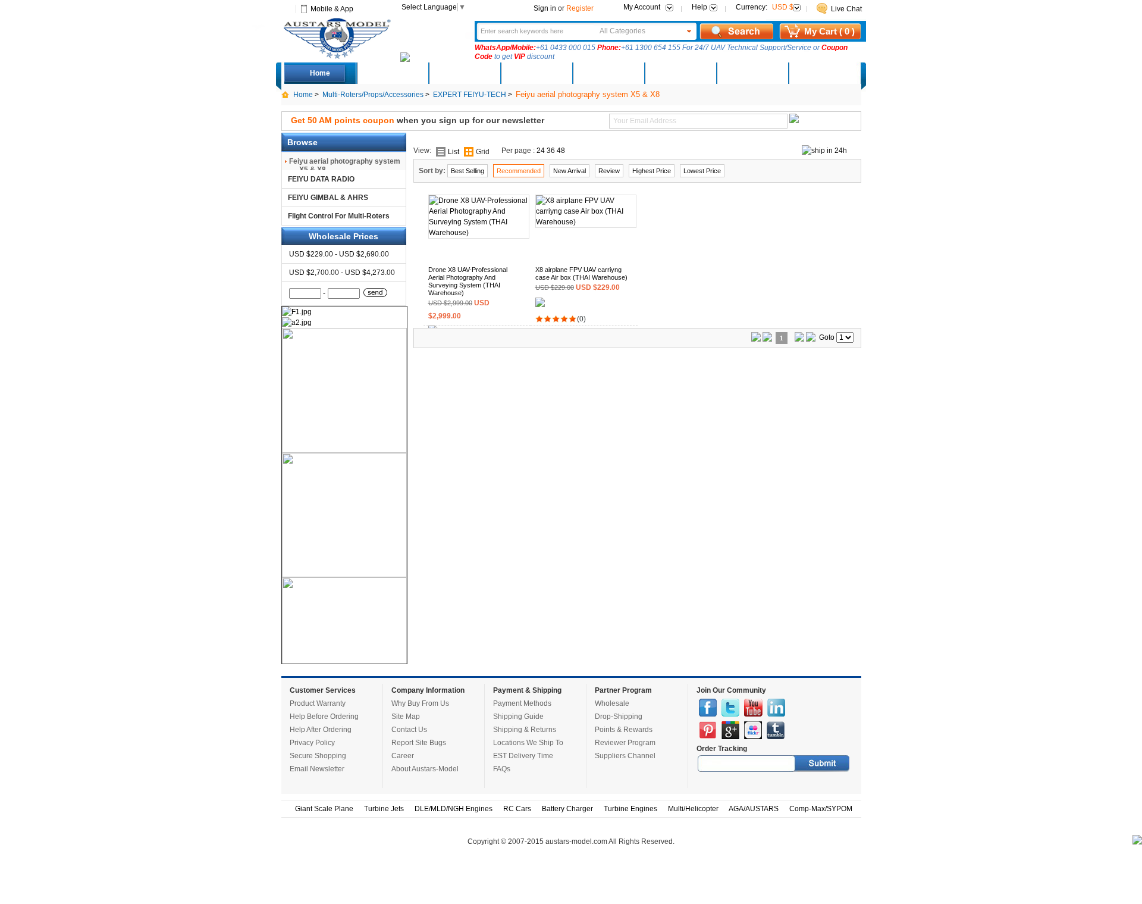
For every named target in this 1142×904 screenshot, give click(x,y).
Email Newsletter (317, 769)
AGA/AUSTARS (754, 809)
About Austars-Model (425, 769)
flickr (753, 730)
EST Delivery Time (523, 756)
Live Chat (846, 9)
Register (580, 8)
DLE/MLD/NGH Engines (453, 809)
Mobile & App (331, 9)
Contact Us (409, 729)
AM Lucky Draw (752, 73)
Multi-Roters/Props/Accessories (372, 94)
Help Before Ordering (324, 716)
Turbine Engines (630, 809)
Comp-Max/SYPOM (820, 809)
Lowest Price (702, 170)
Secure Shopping (318, 756)
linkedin (776, 708)
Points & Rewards (623, 729)
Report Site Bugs (418, 743)
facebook (708, 708)
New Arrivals (464, 73)
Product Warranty (318, 703)
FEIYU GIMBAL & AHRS (328, 197)
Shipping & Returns (524, 729)
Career (402, 756)
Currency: (764, 7)
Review (609, 170)
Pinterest (708, 730)
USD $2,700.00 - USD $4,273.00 (342, 272)
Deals (392, 73)
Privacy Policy (312, 743)
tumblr (776, 730)
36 (551, 150)
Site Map (405, 716)
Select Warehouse (824, 73)
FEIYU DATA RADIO (321, 179)
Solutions (680, 73)
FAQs (501, 769)
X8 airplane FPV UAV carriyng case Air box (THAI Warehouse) (581, 273)
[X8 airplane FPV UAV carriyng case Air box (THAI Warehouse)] (585, 222)
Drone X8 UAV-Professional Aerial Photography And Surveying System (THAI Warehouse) (467, 281)
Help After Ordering (321, 729)
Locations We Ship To (528, 743)
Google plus (730, 730)
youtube (753, 708)
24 (541, 150)
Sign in (545, 8)
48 (561, 150)
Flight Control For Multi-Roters (339, 216)
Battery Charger (567, 809)
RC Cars (517, 809)
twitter (730, 708)
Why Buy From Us (420, 703)
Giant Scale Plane (324, 809)
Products (535, 73)
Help (699, 7)
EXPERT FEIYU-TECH (469, 94)
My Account (641, 7)
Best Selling (467, 170)
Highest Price (651, 170)
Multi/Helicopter (693, 809)
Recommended (519, 170)
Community (608, 73)
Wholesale (612, 703)
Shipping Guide (518, 716)
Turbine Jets (384, 809)
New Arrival (569, 170)
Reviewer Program (625, 743)
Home (320, 73)
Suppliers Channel (625, 756)
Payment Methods (522, 703)
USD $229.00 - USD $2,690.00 (339, 254)
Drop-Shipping (618, 716)
